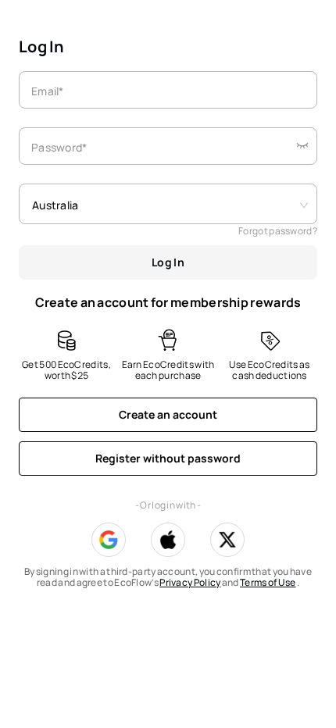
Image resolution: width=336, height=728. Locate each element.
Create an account (168, 414)
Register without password (168, 458)
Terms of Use (268, 582)
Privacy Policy (189, 582)
